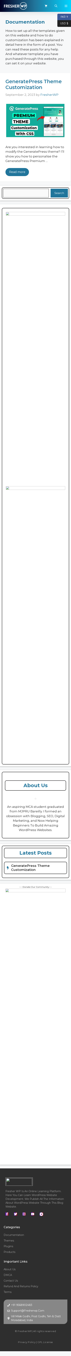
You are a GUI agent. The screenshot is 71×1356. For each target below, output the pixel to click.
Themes (9, 1240)
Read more (17, 172)
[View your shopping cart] (46, 6)
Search (59, 193)
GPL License (45, 1342)
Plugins (8, 1246)
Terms (7, 1292)
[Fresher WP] (15, 6)
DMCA (8, 1275)
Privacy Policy (27, 1342)
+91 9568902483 (21, 1305)
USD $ (62, 23)
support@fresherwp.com (27, 1310)
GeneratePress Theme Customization (33, 84)
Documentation (14, 1235)
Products (9, 1252)
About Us (9, 1269)
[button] (56, 6)
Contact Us (11, 1280)
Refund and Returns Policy (21, 1286)
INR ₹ (62, 16)
